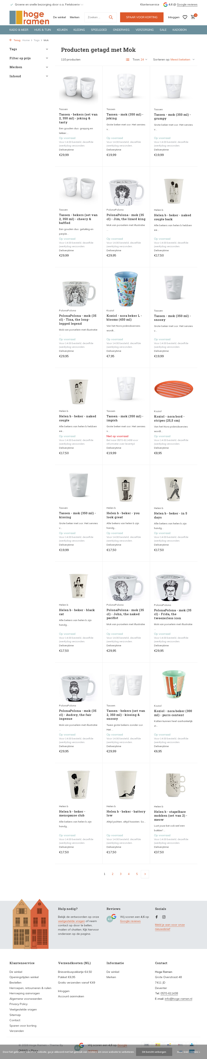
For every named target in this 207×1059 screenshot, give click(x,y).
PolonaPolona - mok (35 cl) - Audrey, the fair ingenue (77, 715)
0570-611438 (169, 993)
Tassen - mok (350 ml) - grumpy (172, 117)
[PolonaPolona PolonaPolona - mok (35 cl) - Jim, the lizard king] (126, 188)
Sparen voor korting (23, 1025)
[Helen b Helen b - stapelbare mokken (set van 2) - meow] (173, 784)
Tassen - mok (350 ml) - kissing (77, 515)
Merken (74, 17)
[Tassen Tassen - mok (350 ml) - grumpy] (173, 87)
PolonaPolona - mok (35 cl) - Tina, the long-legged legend (77, 319)
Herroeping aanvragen (25, 993)
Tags (37, 40)
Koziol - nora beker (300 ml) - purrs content (173, 713)
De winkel (59, 17)
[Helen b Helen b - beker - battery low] (126, 784)
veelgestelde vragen (71, 921)
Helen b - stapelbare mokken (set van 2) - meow (170, 816)
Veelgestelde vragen (23, 1009)
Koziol (110, 310)
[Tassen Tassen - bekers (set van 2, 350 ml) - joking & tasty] (78, 87)
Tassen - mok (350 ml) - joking (125, 116)
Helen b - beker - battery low (126, 813)
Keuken (62, 30)
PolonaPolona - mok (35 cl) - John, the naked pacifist (125, 614)
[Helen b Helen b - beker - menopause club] (78, 784)
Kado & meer (19, 30)
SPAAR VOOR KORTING (141, 17)
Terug (16, 40)
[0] (192, 17)
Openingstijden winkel (24, 977)
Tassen (63, 109)
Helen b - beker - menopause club (72, 813)
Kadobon (180, 30)
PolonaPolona (115, 209)
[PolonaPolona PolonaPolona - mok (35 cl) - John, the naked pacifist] (126, 583)
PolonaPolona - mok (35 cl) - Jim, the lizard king (126, 217)
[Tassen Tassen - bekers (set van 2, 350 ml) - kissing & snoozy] (126, 684)
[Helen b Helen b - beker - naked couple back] (173, 188)
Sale (163, 30)
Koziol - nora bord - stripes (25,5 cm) (169, 418)
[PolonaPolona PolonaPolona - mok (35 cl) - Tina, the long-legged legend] (78, 288)
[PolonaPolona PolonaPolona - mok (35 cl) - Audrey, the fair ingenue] (78, 684)
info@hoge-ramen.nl (178, 999)
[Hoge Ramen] (30, 17)
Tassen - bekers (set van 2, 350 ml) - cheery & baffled (78, 219)
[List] (128, 59)
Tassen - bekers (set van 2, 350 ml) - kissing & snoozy (126, 715)
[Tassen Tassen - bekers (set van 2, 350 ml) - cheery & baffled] (78, 188)
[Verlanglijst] (185, 17)
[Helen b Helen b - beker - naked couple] (78, 389)
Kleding (79, 30)
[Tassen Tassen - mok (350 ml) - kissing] (78, 486)
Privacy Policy (18, 1004)
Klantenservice (149, 4)
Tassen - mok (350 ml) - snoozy (172, 318)
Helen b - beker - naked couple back (172, 217)
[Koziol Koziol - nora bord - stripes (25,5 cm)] (173, 389)
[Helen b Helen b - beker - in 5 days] (173, 486)
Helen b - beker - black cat (77, 612)
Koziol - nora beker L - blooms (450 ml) (124, 318)
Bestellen (15, 982)
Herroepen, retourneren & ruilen (30, 988)
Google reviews (187, 4)
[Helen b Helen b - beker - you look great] (126, 486)
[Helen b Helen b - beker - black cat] (78, 583)
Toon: (136, 59)
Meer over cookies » (188, 1051)
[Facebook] (156, 917)
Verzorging (145, 30)
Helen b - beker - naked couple (77, 418)
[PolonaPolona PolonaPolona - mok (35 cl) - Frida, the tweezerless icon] (173, 583)
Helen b (158, 209)
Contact (15, 1020)
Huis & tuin (42, 30)
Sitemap (15, 1015)
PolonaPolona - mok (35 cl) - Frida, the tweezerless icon (172, 614)
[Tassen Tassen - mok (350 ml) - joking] (126, 87)
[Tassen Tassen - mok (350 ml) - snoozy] (173, 288)
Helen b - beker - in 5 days (170, 515)
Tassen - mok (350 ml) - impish (125, 418)
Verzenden (17, 1031)
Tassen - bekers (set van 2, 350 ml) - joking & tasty (78, 118)
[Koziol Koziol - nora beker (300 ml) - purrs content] (173, 684)
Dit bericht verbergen (154, 1051)
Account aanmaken (71, 996)
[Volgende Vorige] (145, 874)
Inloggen (64, 991)
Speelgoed (99, 30)
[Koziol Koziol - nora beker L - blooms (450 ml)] (126, 288)
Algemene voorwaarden (26, 999)
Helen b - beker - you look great (123, 515)
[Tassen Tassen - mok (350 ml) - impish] (126, 389)
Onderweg (121, 30)
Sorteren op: (161, 59)
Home (26, 40)
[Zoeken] (111, 17)
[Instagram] (164, 917)
